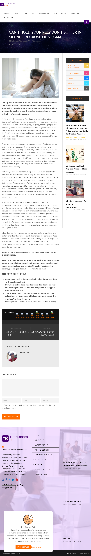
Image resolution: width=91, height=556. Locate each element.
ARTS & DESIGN (42, 450)
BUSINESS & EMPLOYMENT (76, 137)
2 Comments (70, 175)
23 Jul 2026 (77, 468)
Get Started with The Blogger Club (12, 486)
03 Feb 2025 (13, 41)
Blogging (70, 172)
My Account (9, 18)
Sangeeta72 (24, 41)
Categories (44, 13)
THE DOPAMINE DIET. (72, 502)
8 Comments (70, 140)
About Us (75, 13)
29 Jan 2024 (81, 140)
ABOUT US (39, 440)
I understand (23, 547)
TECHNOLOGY (73, 88)
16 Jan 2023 (81, 210)
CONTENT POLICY (43, 474)
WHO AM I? (67, 538)
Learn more (36, 547)
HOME (38, 435)
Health (17, 13)
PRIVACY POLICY (42, 469)
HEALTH (38, 464)
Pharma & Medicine (20, 45)
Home (6, 13)
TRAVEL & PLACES (43, 460)
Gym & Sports (71, 207)
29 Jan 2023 (81, 175)
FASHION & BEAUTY (75, 73)
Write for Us (60, 13)
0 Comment (36, 41)
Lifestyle (29, 13)
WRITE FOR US (41, 445)
